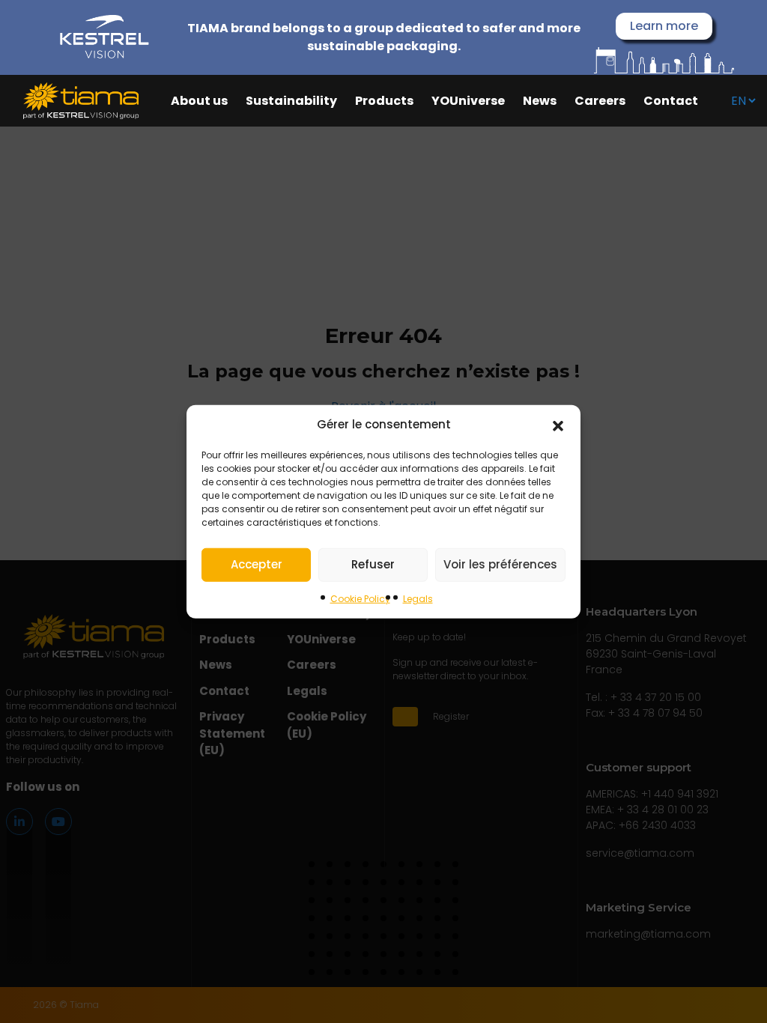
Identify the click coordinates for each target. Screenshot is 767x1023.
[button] (558, 424)
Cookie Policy (360, 598)
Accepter (256, 564)
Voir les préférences (500, 564)
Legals (418, 598)
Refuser (373, 564)
